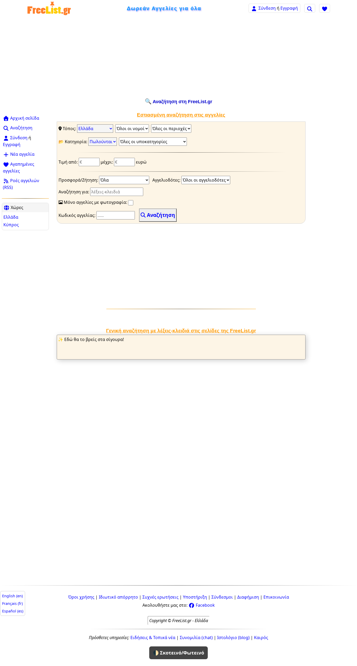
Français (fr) (12, 603)
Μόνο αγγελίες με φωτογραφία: (95, 202)
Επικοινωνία (276, 597)
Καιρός (261, 637)
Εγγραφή (289, 8)
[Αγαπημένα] (324, 8)
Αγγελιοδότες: (166, 180)
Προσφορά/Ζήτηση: (79, 180)
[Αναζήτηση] (309, 8)
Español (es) (12, 611)
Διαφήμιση (248, 597)
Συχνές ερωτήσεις (160, 597)
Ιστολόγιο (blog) (233, 637)
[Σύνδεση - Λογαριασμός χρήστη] (254, 7)
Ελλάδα (10, 217)
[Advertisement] (178, 56)
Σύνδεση (267, 8)
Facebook (205, 605)
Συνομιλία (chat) (196, 637)
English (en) (12, 595)
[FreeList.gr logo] (49, 8)
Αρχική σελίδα (24, 118)
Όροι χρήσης (81, 597)
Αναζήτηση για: (74, 192)
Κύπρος (11, 225)
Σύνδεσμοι (222, 597)
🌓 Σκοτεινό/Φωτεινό (178, 653)
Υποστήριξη (195, 597)
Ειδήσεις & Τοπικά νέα (152, 637)
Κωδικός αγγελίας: (77, 215)
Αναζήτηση (20, 128)
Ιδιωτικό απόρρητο (118, 597)
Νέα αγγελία (21, 154)
